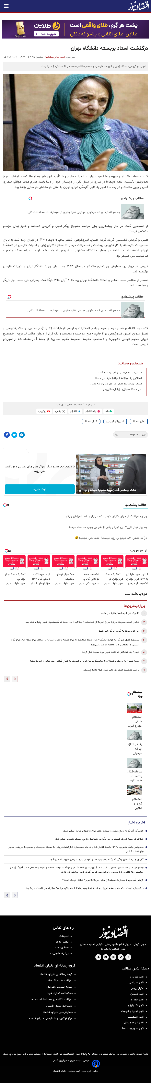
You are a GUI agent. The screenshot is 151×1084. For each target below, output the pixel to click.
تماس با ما (62, 942)
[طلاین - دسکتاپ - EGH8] (75, 29)
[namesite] (138, 6)
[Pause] (80, 490)
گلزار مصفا (91, 421)
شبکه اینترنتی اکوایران (59, 987)
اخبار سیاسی (136, 982)
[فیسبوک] (7, 435)
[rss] (98, 957)
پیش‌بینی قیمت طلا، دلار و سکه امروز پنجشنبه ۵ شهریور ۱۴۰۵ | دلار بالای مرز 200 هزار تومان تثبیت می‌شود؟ (85, 888)
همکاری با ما (61, 947)
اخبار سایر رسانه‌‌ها (133, 1028)
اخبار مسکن (137, 994)
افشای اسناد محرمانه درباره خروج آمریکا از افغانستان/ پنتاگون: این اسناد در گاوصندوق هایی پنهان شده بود (82, 622)
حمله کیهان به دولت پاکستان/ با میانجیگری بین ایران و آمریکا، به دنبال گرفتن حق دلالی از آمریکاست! (84, 661)
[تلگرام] (22, 435)
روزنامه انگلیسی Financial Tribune (52, 999)
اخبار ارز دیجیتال (134, 1023)
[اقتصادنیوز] (113, 932)
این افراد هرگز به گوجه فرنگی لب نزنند (119, 631)
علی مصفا (139, 421)
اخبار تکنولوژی (135, 1005)
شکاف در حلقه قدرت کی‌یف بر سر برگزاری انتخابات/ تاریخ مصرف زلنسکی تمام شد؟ (99, 839)
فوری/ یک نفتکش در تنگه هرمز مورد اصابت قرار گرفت (110, 652)
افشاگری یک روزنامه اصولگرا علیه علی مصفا (118, 378)
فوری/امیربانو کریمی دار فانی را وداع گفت (120, 373)
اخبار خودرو (137, 1000)
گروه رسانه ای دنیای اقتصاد (56, 974)
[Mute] (85, 490)
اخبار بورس (137, 988)
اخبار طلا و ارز (136, 977)
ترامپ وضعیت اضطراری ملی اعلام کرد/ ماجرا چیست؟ (111, 670)
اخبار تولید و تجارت (132, 1011)
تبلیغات (64, 936)
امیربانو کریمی (115, 421)
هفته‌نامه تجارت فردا (60, 993)
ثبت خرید (39, 489)
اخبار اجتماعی (136, 1017)
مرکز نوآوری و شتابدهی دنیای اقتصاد (51, 1018)
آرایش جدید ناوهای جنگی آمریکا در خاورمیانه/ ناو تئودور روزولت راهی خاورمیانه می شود (97, 859)
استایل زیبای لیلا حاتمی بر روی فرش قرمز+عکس (116, 384)
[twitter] (121, 957)
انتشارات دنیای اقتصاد (59, 1006)
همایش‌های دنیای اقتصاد (58, 1012)
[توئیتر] (14, 435)
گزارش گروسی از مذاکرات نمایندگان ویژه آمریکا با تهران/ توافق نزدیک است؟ (103, 880)
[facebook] (128, 957)
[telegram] (105, 957)
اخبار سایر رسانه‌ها (55, 57)
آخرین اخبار (136, 822)
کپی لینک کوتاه (138, 434)
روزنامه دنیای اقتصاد (60, 980)
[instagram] (113, 957)
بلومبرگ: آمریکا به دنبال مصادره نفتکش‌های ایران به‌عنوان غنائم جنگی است (103, 831)
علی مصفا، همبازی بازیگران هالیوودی (122, 389)
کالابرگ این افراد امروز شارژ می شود (120, 613)
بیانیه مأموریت (59, 953)
